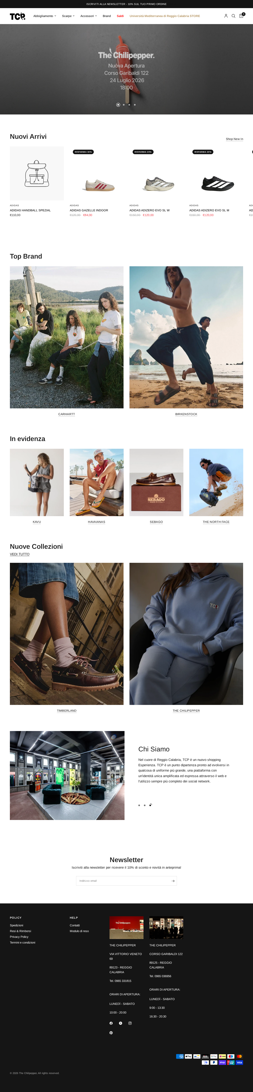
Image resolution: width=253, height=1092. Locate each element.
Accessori (87, 16)
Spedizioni (16, 925)
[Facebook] (114, 1023)
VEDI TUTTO (19, 554)
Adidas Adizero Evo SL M (209, 210)
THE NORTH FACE (216, 521)
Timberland (67, 710)
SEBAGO (156, 521)
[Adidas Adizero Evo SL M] (216, 173)
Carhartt (66, 414)
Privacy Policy (19, 936)
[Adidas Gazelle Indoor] (97, 173)
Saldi (120, 16)
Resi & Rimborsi (20, 931)
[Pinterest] (114, 1033)
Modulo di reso (79, 931)
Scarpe (67, 16)
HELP (74, 917)
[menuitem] (44, 16)
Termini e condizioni (22, 942)
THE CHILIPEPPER (186, 710)
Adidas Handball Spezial (30, 210)
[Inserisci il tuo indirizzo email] (173, 881)
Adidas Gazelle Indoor (89, 210)
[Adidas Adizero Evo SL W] (156, 173)
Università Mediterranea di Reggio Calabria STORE (165, 16)
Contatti (75, 925)
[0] (240, 16)
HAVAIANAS (96, 521)
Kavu (37, 521)
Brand (107, 16)
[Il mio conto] (226, 16)
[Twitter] (123, 1023)
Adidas (14, 205)
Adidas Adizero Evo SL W (149, 210)
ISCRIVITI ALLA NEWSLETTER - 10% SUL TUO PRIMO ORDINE (126, 4)
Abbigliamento (43, 16)
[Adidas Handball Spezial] (37, 173)
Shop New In (234, 139)
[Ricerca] (233, 16)
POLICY (16, 917)
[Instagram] (132, 1023)
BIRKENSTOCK (186, 414)
